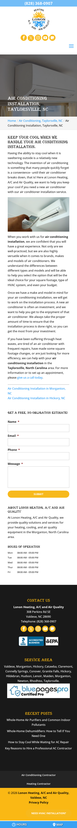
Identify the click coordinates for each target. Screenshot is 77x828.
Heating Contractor (38, 783)
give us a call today (29, 377)
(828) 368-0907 (39, 3)
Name (13, 422)
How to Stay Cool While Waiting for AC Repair (38, 742)
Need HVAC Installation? (48, 813)
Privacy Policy (38, 802)
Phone (14, 450)
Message (15, 464)
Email (13, 436)
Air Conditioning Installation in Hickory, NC (36, 398)
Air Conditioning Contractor (38, 775)
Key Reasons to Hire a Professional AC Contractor (38, 748)
